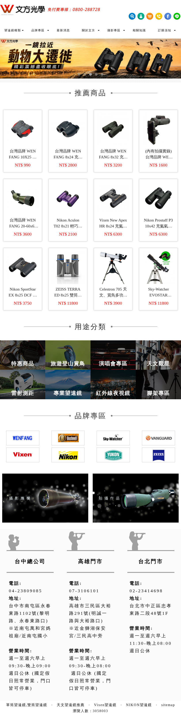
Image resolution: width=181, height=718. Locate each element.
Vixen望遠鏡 (105, 705)
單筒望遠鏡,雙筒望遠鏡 (26, 705)
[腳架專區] (158, 384)
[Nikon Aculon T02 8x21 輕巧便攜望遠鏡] (68, 198)
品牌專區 (38, 30)
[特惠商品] (22, 354)
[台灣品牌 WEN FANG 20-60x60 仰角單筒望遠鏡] (23, 198)
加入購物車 (25, 139)
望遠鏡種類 (12, 30)
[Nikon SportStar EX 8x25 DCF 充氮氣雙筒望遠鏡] (23, 267)
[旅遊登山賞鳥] (67, 354)
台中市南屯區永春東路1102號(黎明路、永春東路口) (30, 613)
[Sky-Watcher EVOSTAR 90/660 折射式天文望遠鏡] (158, 267)
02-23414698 (146, 590)
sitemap (168, 705)
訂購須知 (164, 30)
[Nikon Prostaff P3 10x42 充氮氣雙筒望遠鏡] (158, 198)
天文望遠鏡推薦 (71, 705)
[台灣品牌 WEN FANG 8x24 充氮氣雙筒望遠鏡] (68, 129)
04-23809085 (25, 590)
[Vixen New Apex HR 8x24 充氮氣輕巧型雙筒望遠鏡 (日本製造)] (113, 198)
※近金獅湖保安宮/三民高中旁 (87, 632)
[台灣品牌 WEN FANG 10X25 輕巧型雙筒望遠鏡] (23, 129)
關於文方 (88, 30)
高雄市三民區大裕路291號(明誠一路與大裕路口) (90, 613)
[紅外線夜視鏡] (113, 384)
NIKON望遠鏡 (139, 705)
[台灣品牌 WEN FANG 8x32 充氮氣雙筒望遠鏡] (113, 129)
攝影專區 (114, 30)
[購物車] (149, 16)
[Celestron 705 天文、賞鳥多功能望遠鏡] (113, 267)
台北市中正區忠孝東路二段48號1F (151, 609)
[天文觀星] (158, 354)
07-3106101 (84, 590)
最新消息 (63, 30)
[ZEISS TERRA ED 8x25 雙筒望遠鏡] (68, 267)
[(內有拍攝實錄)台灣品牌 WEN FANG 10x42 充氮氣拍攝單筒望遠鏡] (158, 129)
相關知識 (139, 30)
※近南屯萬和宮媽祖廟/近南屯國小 (30, 632)
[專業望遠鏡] (67, 384)
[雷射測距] (22, 384)
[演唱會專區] (113, 354)
